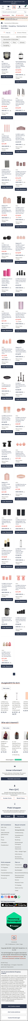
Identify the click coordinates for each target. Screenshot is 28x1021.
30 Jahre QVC (20, 15)
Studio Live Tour (19, 887)
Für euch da (4, 878)
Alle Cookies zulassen (14, 1006)
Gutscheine (4, 870)
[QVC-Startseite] (1, 23)
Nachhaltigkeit (18, 870)
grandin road (3, 967)
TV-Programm (4, 867)
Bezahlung (17, 839)
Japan (21, 944)
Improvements (10, 967)
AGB (3, 956)
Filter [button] (8, 32)
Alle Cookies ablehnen (14, 1012)
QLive (2, 837)
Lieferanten (4, 842)
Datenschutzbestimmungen (15, 956)
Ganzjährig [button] (6, 45)
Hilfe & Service (18, 854)
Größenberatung (19, 832)
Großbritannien (12, 944)
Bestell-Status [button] (21, 798)
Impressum (22, 958)
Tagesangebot (6, 15)
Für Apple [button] (7, 816)
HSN (2, 964)
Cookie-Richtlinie (9, 1000)
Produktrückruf (4, 845)
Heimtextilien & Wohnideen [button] (11, 39)
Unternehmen (18, 864)
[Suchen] (25, 12)
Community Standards (8, 958)
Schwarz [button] (22, 42)
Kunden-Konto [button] (7, 798)
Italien (17, 944)
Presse (2, 839)
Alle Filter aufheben (21, 36)
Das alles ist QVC (19, 867)
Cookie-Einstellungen (14, 1018)
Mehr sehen (6, 688)
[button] (3, 7)
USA (6, 944)
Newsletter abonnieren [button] (14, 779)
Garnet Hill (19, 964)
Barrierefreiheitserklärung (21, 872)
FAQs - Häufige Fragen (20, 851)
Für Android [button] (20, 816)
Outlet (16, 890)
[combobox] (12, 12)
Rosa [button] (14, 42)
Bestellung (17, 827)
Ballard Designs (7, 964)
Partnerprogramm (5, 875)
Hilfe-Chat (3, 827)
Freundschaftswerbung (6, 872)
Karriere (17, 880)
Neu (13, 15)
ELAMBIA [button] (6, 42)
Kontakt (3, 830)
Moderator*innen (19, 882)
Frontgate (14, 964)
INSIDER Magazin (5, 864)
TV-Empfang (18, 885)
